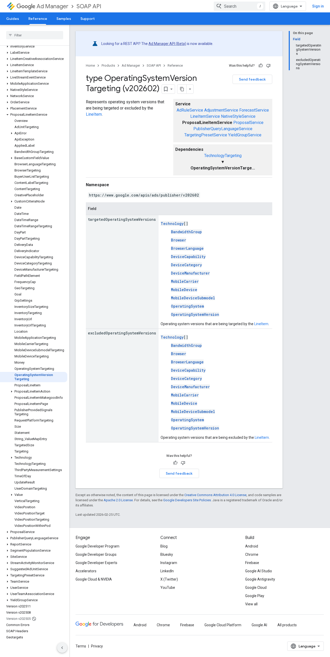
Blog (164, 546)
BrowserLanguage (187, 248)
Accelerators (86, 571)
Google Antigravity (260, 579)
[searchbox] (34, 35)
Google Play (254, 596)
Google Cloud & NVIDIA (94, 579)
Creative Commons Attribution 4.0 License (215, 495)
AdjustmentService (221, 110)
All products (287, 625)
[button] (33, 46)
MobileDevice (184, 289)
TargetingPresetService (205, 134)
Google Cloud (256, 587)
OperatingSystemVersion (195, 314)
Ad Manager (52, 6)
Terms (81, 646)
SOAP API (89, 6)
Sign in (318, 6)
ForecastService (254, 110)
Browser (178, 240)
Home (90, 65)
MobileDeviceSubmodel (193, 297)
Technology (172, 223)
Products (108, 65)
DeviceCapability (188, 256)
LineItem (94, 114)
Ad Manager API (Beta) (167, 44)
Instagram (168, 563)
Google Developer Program (97, 546)
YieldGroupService (244, 134)
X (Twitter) (169, 579)
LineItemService (205, 116)
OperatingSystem (187, 306)
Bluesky (166, 554)
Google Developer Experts (96, 563)
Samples (63, 18)
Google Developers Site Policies (187, 500)
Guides (12, 18)
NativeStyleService (238, 116)
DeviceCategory (186, 264)
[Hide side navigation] (62, 648)
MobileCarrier (185, 281)
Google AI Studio (258, 571)
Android (251, 546)
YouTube (167, 587)
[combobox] (239, 6)
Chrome (251, 554)
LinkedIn (167, 571)
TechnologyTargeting (223, 155)
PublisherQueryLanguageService (222, 128)
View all (251, 604)
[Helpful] (261, 65)
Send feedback (252, 79)
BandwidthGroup (186, 231)
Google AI (259, 625)
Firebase (252, 563)
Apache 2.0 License (118, 500)
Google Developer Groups (96, 554)
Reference (37, 18)
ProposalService (248, 122)
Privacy (97, 646)
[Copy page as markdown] (182, 89)
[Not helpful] (268, 65)
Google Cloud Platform (222, 625)
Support (87, 18)
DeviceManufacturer (190, 273)
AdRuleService (190, 110)
